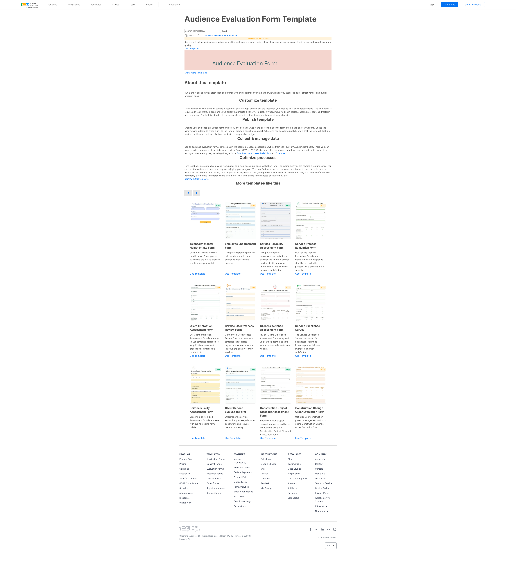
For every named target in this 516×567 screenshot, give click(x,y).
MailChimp (265, 153)
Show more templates (195, 72)
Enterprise (174, 4)
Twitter (316, 529)
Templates (96, 4)
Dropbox (241, 153)
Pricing (149, 4)
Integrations (74, 4)
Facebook (310, 529)
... (201, 36)
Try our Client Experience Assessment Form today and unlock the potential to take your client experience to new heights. (275, 341)
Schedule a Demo (472, 4)
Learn (132, 4)
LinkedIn (322, 529)
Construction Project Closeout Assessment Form (274, 411)
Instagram (335, 529)
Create (115, 4)
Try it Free (450, 4)
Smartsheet (253, 153)
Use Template (191, 48)
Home (191, 36)
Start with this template (196, 179)
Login (431, 4)
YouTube (329, 529)
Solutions (52, 4)
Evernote (280, 153)
